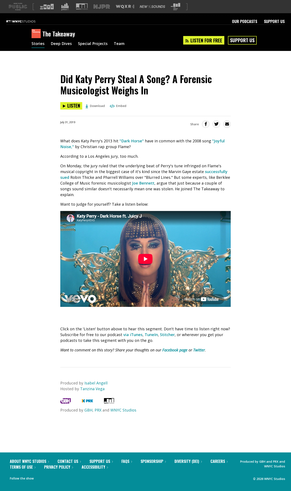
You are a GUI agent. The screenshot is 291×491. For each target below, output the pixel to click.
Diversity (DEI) (186, 461)
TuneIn (151, 334)
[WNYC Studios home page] (26, 21)
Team (119, 44)
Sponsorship (152, 461)
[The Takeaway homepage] (37, 34)
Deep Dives (61, 44)
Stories (38, 44)
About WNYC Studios (28, 461)
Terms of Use (21, 467)
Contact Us (68, 461)
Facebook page (174, 349)
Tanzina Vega (92, 388)
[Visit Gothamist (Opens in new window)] (65, 6)
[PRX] (87, 402)
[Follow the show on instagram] (56, 477)
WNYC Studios (123, 410)
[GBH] (65, 402)
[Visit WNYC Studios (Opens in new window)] (82, 6)
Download (97, 106)
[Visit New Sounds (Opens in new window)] (152, 6)
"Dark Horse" (132, 140)
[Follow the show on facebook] (40, 477)
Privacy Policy (57, 467)
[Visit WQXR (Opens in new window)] (125, 7)
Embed (121, 106)
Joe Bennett (143, 183)
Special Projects (93, 44)
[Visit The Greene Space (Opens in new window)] (175, 6)
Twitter (199, 349)
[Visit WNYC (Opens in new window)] (47, 6)
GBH (88, 410)
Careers (217, 461)
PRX (98, 410)
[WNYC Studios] (109, 402)
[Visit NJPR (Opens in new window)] (102, 6)
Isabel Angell (96, 383)
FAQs (125, 461)
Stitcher (167, 334)
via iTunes (133, 334)
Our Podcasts (244, 21)
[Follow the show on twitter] (48, 477)
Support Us (274, 21)
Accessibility (93, 467)
